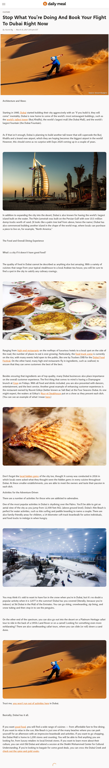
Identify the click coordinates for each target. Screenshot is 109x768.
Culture (6, 12)
